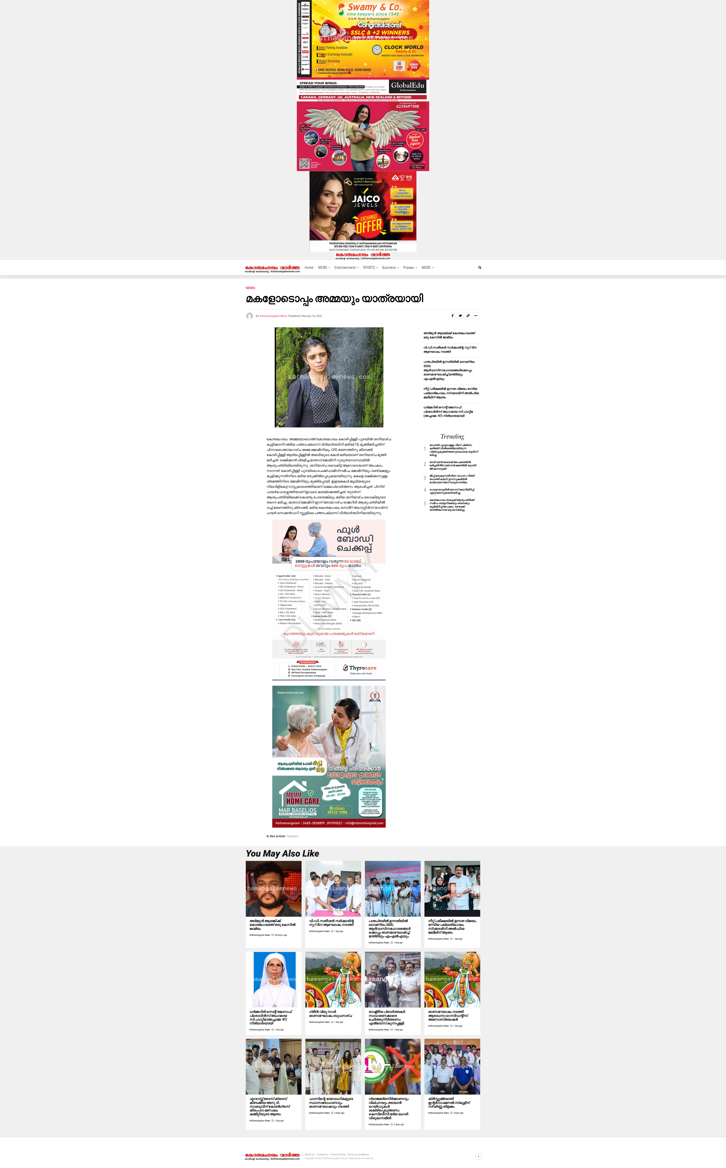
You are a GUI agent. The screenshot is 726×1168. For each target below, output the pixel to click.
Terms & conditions (358, 1154)
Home (309, 267)
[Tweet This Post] (460, 315)
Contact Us (322, 1154)
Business (389, 267)
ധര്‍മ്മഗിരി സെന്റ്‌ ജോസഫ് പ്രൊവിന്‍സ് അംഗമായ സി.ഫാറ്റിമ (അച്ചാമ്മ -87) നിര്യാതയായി (448, 411)
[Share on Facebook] (452, 315)
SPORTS (369, 267)
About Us (310, 1154)
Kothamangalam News (273, 315)
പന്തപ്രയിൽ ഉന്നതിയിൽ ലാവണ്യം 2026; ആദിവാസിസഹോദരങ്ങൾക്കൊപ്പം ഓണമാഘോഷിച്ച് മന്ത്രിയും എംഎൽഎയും (449, 370)
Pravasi (408, 267)
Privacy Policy (337, 1154)
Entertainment (345, 267)
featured (292, 836)
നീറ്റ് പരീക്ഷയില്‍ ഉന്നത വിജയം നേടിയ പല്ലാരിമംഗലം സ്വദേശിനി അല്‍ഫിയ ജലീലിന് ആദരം (451, 393)
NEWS (322, 267)
